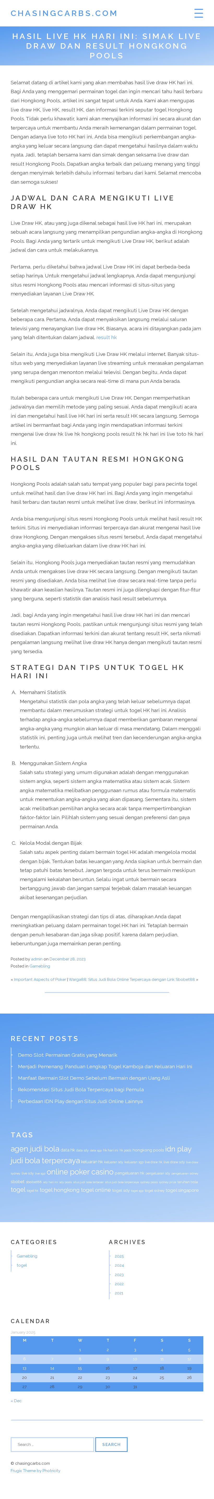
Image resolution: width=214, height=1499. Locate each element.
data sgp (96, 1150)
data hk (68, 1150)
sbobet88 (34, 1182)
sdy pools (65, 1182)
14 (52, 1368)
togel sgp (137, 1190)
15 (80, 1368)
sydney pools (149, 1182)
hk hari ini (110, 1150)
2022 (119, 1284)
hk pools (125, 1150)
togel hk (32, 1191)
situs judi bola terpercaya (122, 1182)
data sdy (82, 1150)
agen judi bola (35, 1148)
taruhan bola (187, 1182)
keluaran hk (92, 1161)
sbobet (18, 1181)
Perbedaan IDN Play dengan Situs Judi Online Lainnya (80, 1101)
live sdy (28, 1173)
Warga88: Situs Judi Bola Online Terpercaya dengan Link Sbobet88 (132, 979)
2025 (119, 1256)
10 (135, 1359)
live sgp (40, 1173)
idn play (178, 1148)
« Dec (16, 1401)
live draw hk (153, 1162)
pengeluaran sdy (158, 1173)
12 (189, 1359)
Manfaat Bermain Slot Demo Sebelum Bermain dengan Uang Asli (94, 1078)
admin (37, 959)
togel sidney (154, 1190)
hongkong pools (148, 1150)
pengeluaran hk (129, 1173)
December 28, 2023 (68, 959)
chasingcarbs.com (64, 13)
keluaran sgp (134, 1162)
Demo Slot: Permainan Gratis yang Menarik (67, 1055)
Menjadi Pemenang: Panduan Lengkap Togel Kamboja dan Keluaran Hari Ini (105, 1066)
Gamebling (39, 966)
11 (162, 1359)
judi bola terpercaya (45, 1160)
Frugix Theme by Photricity (35, 1470)
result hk (106, 337)
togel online (96, 1190)
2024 (119, 1265)
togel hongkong (60, 1190)
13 (24, 1368)
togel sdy (121, 1190)
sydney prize (167, 1182)
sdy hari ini (50, 1182)
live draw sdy (174, 1162)
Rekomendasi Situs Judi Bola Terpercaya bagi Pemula (81, 1089)
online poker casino (80, 1171)
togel (18, 1189)
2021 (119, 1293)
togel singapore (182, 1190)
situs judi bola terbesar (88, 1182)
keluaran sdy (113, 1162)
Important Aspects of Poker (40, 979)
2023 (119, 1274)
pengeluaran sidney (184, 1173)
